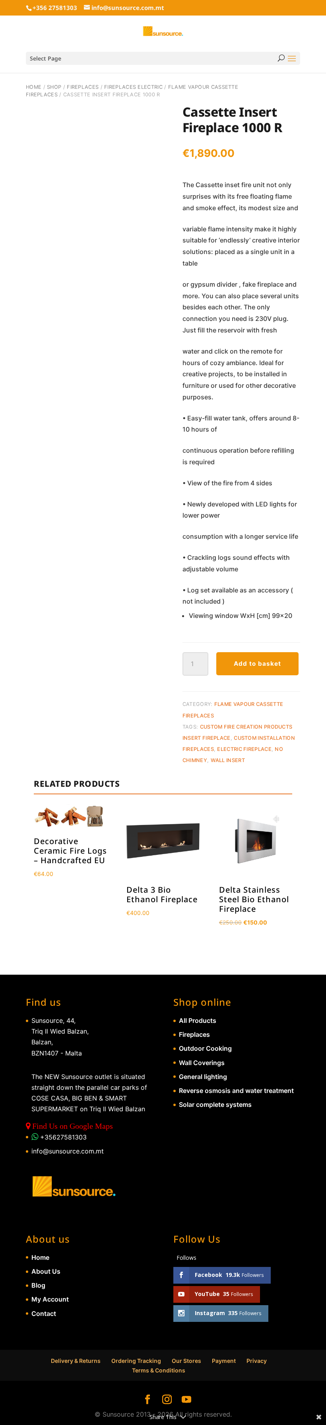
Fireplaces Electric (133, 87)
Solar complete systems (215, 1104)
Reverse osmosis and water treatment (236, 1091)
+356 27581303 (55, 8)
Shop (54, 87)
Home (33, 87)
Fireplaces (83, 87)
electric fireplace (244, 749)
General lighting (203, 1077)
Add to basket (257, 663)
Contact (43, 1313)
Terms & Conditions (158, 1370)
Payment (224, 1360)
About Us (45, 1271)
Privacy (256, 1360)
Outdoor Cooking (205, 1048)
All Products (197, 1020)
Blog (38, 1285)
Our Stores (186, 1360)
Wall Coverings (202, 1063)
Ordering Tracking (136, 1360)
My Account (50, 1299)
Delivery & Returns (76, 1360)
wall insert (228, 760)
